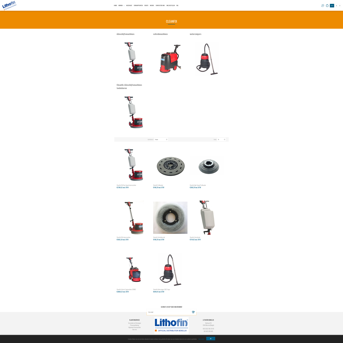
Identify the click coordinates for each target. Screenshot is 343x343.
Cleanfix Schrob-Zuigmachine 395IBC (126, 289)
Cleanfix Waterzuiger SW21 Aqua (161, 289)
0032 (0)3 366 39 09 (208, 329)
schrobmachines (160, 33)
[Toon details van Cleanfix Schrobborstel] (170, 218)
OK (210, 339)
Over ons (134, 329)
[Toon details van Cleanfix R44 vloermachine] (134, 218)
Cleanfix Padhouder (158, 185)
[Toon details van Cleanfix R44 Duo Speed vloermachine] (134, 165)
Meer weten (201, 339)
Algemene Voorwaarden (134, 327)
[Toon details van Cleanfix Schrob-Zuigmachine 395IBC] (134, 270)
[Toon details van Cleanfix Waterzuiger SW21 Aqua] (170, 270)
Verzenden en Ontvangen (134, 323)
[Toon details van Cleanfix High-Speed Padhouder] (207, 165)
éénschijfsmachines (125, 33)
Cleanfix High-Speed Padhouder (198, 185)
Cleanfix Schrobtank (195, 237)
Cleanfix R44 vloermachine (123, 237)
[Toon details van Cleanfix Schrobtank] (207, 218)
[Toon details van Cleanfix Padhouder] (170, 165)
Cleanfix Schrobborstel (159, 237)
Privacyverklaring (134, 325)
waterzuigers (195, 33)
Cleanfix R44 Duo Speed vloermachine (126, 185)
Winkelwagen (327, 5)
